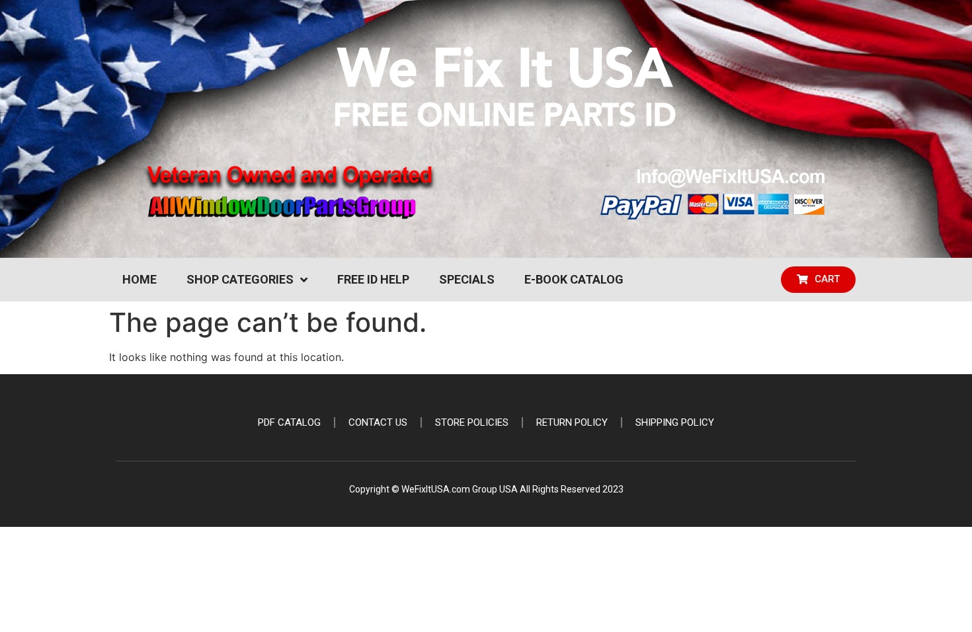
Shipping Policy (674, 422)
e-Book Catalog (574, 279)
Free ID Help (373, 279)
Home (139, 279)
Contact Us (377, 422)
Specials (467, 279)
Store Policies (471, 422)
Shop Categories (240, 279)
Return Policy (572, 422)
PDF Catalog (289, 422)
